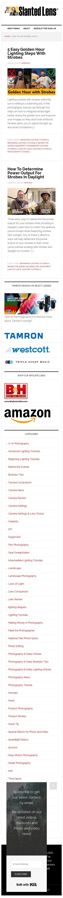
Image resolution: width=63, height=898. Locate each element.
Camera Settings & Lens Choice (26, 513)
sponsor (12, 747)
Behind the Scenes (16, 266)
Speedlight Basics (18, 739)
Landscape (14, 568)
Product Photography (20, 708)
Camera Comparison (19, 482)
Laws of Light (25, 149)
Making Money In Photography (25, 622)
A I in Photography (18, 443)
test (10, 770)
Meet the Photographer (21, 630)
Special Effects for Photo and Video (28, 731)
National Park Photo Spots (23, 638)
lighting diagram (17, 607)
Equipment (20, 146)
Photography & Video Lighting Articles (29, 669)
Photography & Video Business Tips (28, 661)
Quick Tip (13, 724)
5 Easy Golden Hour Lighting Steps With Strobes (26, 53)
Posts (11, 700)
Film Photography (18, 544)
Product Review (17, 716)
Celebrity (13, 521)
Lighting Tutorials (42, 149)
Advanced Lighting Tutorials (34, 140)
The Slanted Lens (31, 12)
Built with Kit (27, 884)
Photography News (19, 677)
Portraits (13, 692)
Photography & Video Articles (24, 653)
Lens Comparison (18, 591)
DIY (10, 529)
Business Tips (32, 266)
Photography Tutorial (18, 152)
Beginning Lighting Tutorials (22, 143)
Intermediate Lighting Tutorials (25, 560)
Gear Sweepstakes (18, 552)
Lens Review (15, 599)
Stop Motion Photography (23, 755)
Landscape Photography (22, 576)
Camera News (16, 490)
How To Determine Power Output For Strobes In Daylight (25, 173)
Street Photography (19, 763)
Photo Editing (16, 646)
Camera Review (17, 498)
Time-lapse (14, 778)
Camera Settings (17, 505)
